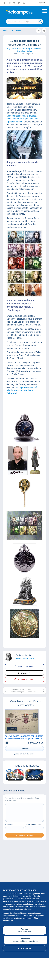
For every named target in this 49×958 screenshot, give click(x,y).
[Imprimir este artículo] (44, 30)
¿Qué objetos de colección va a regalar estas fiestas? (33, 778)
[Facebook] (5, 3)
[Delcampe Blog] (24, 12)
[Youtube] (14, 3)
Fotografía (21, 48)
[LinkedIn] (19, 3)
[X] (24, 3)
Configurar (26, 948)
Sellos (29, 51)
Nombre (9, 824)
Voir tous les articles (24, 658)
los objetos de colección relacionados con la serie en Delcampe (22, 390)
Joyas (29, 48)
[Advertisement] (24, 872)
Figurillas (11, 48)
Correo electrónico (33, 824)
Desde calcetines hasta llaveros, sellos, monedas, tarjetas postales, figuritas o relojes (22, 119)
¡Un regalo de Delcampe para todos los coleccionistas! (13, 778)
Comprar (24, 748)
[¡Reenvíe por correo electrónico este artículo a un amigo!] (38, 30)
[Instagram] (9, 3)
